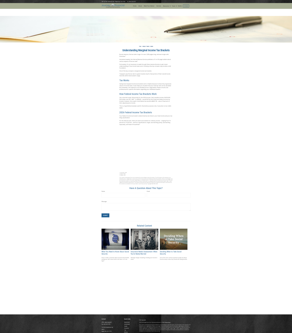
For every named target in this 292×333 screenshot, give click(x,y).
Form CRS (144, 319)
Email (148, 191)
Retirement (127, 322)
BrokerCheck (167, 322)
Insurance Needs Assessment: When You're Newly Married (144, 253)
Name (103, 191)
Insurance (126, 328)
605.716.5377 (132, 1)
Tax (125, 330)
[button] (134, 6)
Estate (125, 326)
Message (104, 201)
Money (126, 332)
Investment (127, 324)
